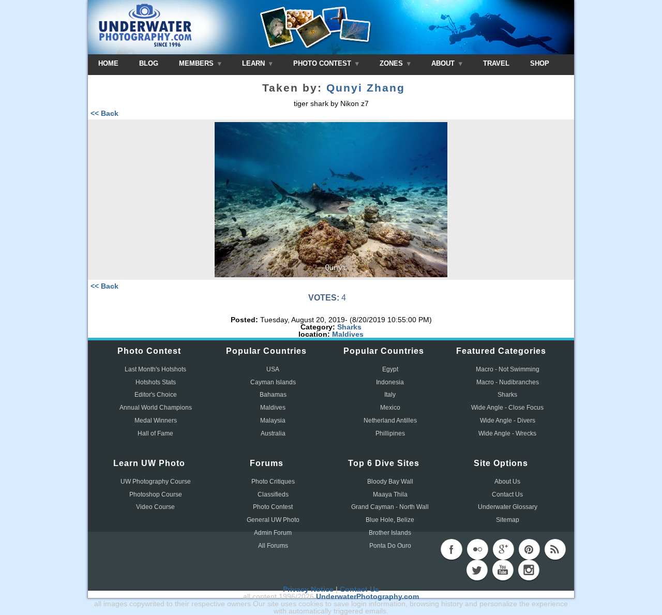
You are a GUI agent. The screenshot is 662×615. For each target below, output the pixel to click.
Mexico (390, 407)
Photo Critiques (273, 481)
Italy (390, 394)
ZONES (392, 63)
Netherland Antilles (390, 420)
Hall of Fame (155, 433)
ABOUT (444, 63)
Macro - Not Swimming (507, 369)
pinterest (529, 549)
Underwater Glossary (507, 507)
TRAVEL (496, 63)
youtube (502, 570)
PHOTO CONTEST (323, 63)
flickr (477, 549)
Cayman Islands (273, 382)
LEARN (254, 63)
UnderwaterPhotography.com (367, 596)
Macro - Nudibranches (507, 382)
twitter (477, 570)
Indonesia (390, 382)
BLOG (148, 63)
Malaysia (272, 420)
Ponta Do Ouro (390, 545)
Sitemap (507, 519)
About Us (507, 481)
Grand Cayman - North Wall (390, 507)
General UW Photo (273, 519)
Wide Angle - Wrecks (507, 433)
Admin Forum (273, 532)
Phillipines (390, 433)
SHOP (539, 63)
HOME (108, 63)
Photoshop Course (155, 494)
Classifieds (273, 494)
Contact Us (507, 494)
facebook (451, 549)
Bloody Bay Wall (390, 481)
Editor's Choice (155, 394)
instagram (528, 570)
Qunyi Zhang (365, 88)
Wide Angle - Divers (507, 420)
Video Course (155, 507)
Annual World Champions (155, 407)
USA (272, 369)
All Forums (273, 545)
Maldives (348, 334)
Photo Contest (273, 507)
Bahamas (273, 394)
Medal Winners (155, 420)
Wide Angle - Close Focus (507, 407)
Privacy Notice (308, 589)
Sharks (349, 327)
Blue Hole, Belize (390, 519)
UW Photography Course (156, 481)
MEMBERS (197, 63)
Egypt (390, 369)
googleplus (503, 549)
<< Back (104, 113)
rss (555, 549)
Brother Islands (390, 532)
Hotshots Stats (156, 382)
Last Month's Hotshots (155, 369)
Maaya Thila (390, 494)
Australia (273, 433)
